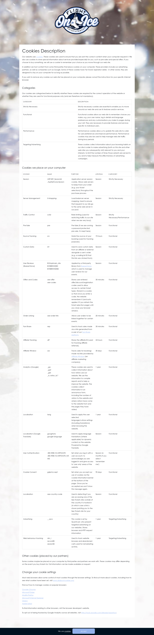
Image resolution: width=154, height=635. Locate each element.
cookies (39, 57)
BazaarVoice (86, 266)
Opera (25, 601)
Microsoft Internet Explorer (33, 598)
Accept (84, 631)
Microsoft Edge (28, 592)
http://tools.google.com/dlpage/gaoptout (98, 613)
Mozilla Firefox (27, 595)
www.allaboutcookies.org (63, 580)
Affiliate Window (77, 356)
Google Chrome (29, 589)
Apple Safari (27, 604)
